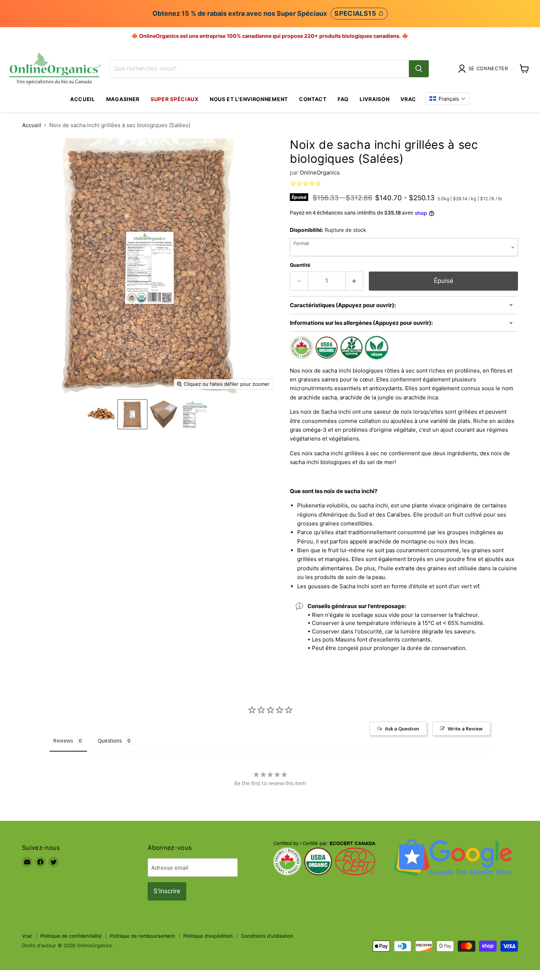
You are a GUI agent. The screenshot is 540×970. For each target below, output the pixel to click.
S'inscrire (167, 891)
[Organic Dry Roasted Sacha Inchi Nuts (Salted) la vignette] (101, 414)
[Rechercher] (419, 68)
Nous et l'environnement (249, 99)
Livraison (374, 99)
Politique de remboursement (142, 936)
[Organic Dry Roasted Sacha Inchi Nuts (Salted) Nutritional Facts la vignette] (194, 414)
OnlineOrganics (320, 172)
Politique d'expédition (208, 936)
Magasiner (123, 99)
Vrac (408, 99)
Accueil (82, 99)
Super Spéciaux (175, 99)
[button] (447, 98)
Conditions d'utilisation (267, 936)
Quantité (300, 265)
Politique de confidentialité (71, 936)
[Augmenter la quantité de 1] (355, 281)
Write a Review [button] (465, 728)
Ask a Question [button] (402, 728)
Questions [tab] (110, 740)
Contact (313, 99)
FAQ (343, 99)
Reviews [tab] (63, 740)
